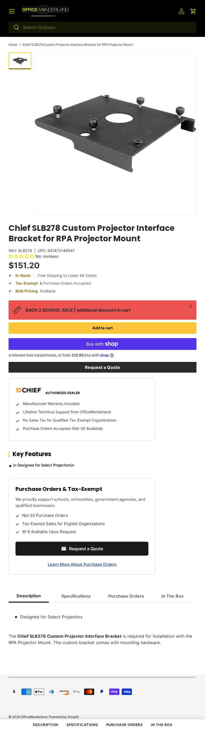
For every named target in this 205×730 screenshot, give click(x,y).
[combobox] (102, 27)
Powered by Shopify (64, 717)
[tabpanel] (102, 626)
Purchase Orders (124, 725)
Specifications (82, 725)
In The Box (161, 725)
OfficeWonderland (34, 717)
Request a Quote (102, 367)
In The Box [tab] (172, 596)
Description (45, 725)
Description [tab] (29, 595)
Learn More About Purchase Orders (82, 564)
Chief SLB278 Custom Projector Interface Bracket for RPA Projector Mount (77, 44)
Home (13, 44)
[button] (193, 11)
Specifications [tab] (76, 596)
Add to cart (102, 328)
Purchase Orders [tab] (126, 596)
